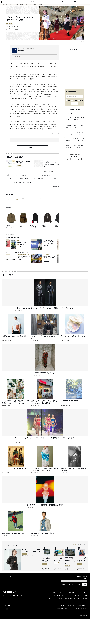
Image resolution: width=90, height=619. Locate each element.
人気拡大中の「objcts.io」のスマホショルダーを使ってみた (75, 126)
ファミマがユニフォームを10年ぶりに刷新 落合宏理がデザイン (58, 559)
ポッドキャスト (69, 1)
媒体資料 (60, 598)
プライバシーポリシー (77, 598)
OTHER (81, 100)
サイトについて (50, 598)
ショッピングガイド (60, 608)
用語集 (75, 1)
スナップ (51, 1)
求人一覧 (16, 237)
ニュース (12, 1)
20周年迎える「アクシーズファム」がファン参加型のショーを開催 (29, 4)
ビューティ (21, 1)
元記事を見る (32, 147)
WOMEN (75, 100)
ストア (27, 1)
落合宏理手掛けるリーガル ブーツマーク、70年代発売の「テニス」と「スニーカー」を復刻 (70, 560)
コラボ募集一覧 (24, 252)
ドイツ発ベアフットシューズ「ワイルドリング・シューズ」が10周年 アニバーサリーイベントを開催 (31, 178)
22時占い (40, 1)
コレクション (57, 1)
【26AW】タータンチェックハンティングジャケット (11, 227)
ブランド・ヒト (33, 1)
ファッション (73, 113)
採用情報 (55, 598)
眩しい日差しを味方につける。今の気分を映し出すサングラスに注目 (75, 146)
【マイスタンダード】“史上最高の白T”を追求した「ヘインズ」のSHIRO (74, 133)
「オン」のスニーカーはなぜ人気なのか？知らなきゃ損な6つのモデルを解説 (75, 119)
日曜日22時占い (71, 592)
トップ (2, 4)
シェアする (16, 29)
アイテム (69, 605)
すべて (67, 52)
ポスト (63, 1)
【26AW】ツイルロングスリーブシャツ (47, 227)
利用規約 (70, 598)
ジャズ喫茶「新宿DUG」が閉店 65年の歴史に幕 (19, 182)
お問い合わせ (85, 598)
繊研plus (12, 4)
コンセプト (84, 605)
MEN (69, 100)
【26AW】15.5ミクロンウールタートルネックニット (35, 227)
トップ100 (45, 1)
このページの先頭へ (8, 576)
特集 (17, 1)
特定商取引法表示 (84, 608)
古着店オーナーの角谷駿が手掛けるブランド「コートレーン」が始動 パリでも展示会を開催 (29, 175)
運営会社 (65, 598)
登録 (74, 103)
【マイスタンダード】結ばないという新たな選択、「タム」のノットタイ (75, 139)
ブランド (63, 605)
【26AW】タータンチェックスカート (23, 227)
